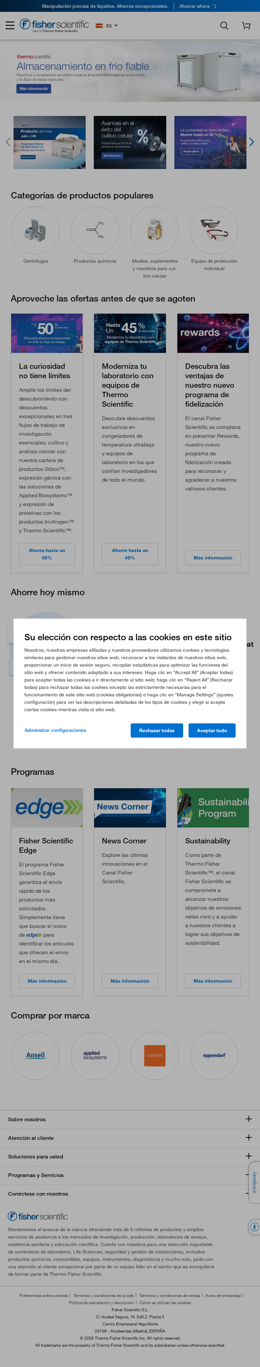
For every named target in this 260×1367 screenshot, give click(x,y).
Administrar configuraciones (55, 730)
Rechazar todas (157, 730)
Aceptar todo (212, 730)
